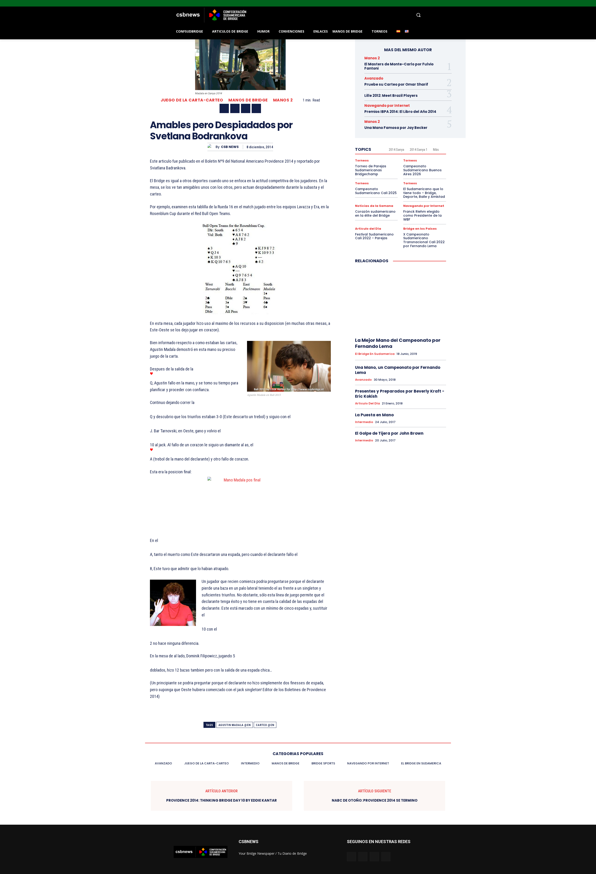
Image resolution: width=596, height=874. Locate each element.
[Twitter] (586, 3)
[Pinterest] (245, 108)
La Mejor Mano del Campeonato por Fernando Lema (397, 343)
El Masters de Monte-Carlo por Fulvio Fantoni (398, 66)
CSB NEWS (230, 147)
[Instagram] (580, 3)
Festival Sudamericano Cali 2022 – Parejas (374, 236)
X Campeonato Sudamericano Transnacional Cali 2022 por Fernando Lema (424, 240)
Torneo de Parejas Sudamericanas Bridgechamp (370, 170)
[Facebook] (574, 3)
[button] (335, 15)
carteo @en (265, 725)
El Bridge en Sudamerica (375, 354)
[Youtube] (593, 3)
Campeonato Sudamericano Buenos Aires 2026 (422, 170)
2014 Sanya (396, 150)
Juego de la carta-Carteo (192, 100)
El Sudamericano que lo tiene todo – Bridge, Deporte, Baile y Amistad (424, 193)
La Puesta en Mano (374, 415)
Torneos (362, 160)
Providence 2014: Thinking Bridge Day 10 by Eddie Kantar (221, 800)
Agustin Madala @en (234, 725)
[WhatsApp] (256, 108)
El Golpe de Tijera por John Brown (389, 433)
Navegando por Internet (387, 105)
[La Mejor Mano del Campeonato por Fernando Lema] (400, 301)
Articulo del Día (368, 228)
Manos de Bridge (248, 100)
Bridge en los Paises (420, 228)
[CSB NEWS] (211, 147)
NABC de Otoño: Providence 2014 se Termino (374, 800)
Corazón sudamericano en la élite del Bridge (375, 213)
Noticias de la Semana (374, 205)
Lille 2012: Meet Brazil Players (391, 95)
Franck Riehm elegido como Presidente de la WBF (422, 215)
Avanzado (373, 78)
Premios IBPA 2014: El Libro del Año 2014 (400, 111)
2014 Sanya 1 (418, 150)
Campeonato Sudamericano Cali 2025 (376, 191)
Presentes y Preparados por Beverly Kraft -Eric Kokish (399, 393)
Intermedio (364, 422)
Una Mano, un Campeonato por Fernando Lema (397, 370)
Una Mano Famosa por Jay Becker (395, 127)
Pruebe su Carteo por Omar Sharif (396, 84)
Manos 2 (283, 100)
